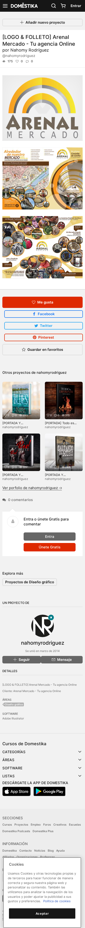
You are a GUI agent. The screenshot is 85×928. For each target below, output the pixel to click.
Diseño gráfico (14, 704)
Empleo (36, 824)
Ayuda (60, 850)
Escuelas (75, 824)
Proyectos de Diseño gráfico (29, 582)
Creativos (59, 824)
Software (12, 768)
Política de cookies (57, 901)
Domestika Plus (43, 831)
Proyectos (21, 824)
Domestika (9, 850)
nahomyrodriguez (52, 372)
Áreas (8, 760)
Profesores (47, 857)
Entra (49, 536)
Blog (51, 850)
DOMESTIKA (24, 6)
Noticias (39, 850)
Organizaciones (27, 857)
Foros (47, 824)
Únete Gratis (49, 547)
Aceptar (42, 913)
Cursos (7, 824)
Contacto (25, 850)
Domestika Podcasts (16, 831)
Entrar (76, 6)
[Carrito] (63, 6)
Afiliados (8, 857)
